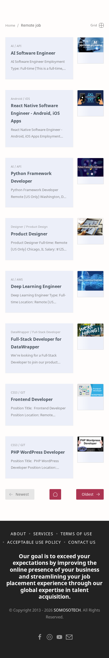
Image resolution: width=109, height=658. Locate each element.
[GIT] (22, 392)
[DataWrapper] (21, 332)
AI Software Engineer (33, 53)
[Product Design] (37, 227)
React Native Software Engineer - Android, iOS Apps (35, 113)
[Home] (55, 494)
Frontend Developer (32, 399)
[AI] (13, 46)
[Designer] (18, 227)
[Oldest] (90, 494)
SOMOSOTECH (67, 610)
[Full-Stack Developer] (46, 332)
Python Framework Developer (31, 177)
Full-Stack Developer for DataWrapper (36, 343)
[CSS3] (15, 392)
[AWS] (20, 279)
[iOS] (27, 99)
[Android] (17, 99)
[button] (40, 638)
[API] (19, 46)
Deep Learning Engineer (36, 286)
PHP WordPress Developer (38, 452)
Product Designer (29, 234)
